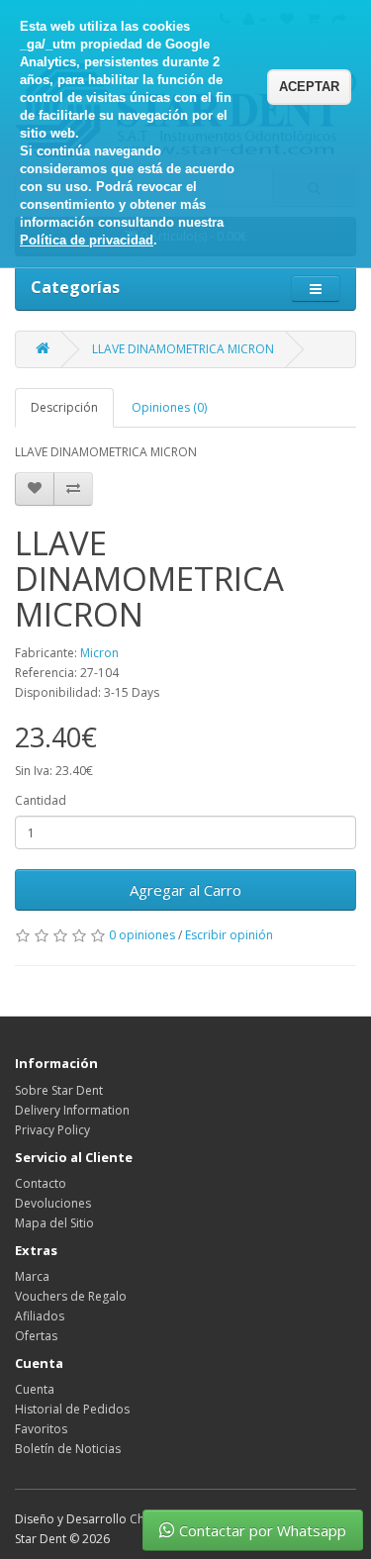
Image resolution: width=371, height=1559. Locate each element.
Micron (99, 652)
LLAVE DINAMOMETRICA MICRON (183, 349)
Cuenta (34, 1389)
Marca (32, 1276)
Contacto (40, 1183)
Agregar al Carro (185, 890)
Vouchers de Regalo (71, 1296)
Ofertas (36, 1335)
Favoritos (41, 1428)
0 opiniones (142, 934)
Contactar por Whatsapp (262, 1530)
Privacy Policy (52, 1129)
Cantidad (40, 800)
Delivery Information (72, 1110)
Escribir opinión (229, 934)
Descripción (64, 407)
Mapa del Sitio (54, 1223)
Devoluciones (53, 1203)
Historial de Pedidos (72, 1409)
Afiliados (39, 1316)
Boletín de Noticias (68, 1448)
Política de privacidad (86, 240)
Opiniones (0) (169, 407)
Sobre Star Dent (59, 1090)
